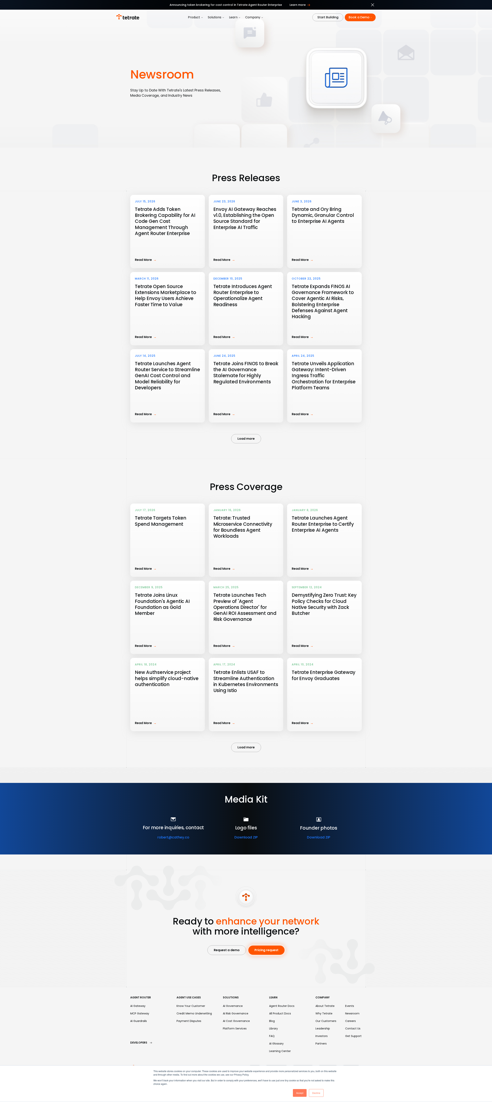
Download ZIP (246, 837)
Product (194, 17)
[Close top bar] (372, 5)
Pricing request (266, 950)
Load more (246, 438)
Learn (233, 17)
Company (252, 17)
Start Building (327, 17)
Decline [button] (316, 1092)
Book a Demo (359, 17)
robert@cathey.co (173, 837)
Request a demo (227, 950)
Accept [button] (299, 1092)
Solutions (214, 17)
